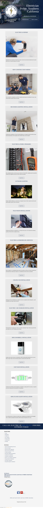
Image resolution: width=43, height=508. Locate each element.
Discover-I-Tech (9, 507)
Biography (7, 434)
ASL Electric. (6, 473)
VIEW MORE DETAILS (25, 19)
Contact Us (7, 435)
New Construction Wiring (9, 450)
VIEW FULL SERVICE (35, 19)
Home (6, 433)
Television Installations (9, 456)
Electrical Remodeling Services (10, 446)
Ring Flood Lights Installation (10, 461)
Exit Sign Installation (8, 460)
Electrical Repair (8, 448)
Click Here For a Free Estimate (30, 16)
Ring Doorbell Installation (9, 458)
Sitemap (6, 441)
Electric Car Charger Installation (10, 457)
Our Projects (7, 437)
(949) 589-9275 (7, 476)
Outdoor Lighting (8, 452)
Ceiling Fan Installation (9, 454)
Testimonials (7, 440)
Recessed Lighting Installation (10, 453)
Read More (21, 64)
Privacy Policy (7, 438)
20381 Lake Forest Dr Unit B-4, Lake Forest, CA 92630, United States (18, 474)
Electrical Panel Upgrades (9, 449)
